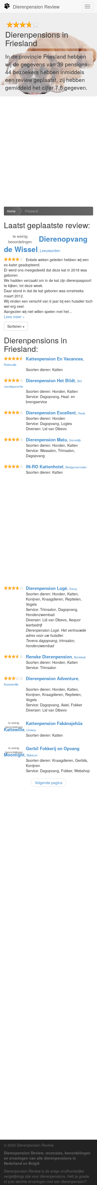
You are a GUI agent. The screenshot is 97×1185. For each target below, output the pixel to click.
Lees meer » (14, 316)
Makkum (32, 755)
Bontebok (80, 657)
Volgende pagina (48, 782)
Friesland (31, 211)
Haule (81, 413)
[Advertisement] (48, 151)
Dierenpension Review (36, 6)
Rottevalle (10, 365)
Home (11, 211)
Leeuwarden (50, 250)
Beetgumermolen (76, 467)
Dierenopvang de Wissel (45, 243)
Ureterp (31, 730)
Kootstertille (11, 684)
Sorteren (15, 326)
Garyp (73, 589)
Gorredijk (75, 440)
